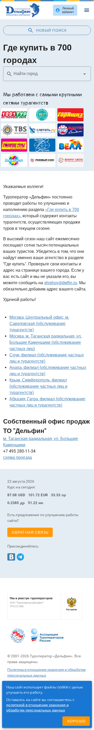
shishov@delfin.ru (60, 282)
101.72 (34, 495)
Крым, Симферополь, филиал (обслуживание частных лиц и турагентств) (38, 386)
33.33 (56, 495)
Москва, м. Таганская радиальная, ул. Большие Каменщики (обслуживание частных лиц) (45, 342)
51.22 (33, 503)
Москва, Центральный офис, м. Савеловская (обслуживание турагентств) (39, 323)
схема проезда (17, 457)
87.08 (12, 495)
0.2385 (13, 503)
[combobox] (47, 73)
